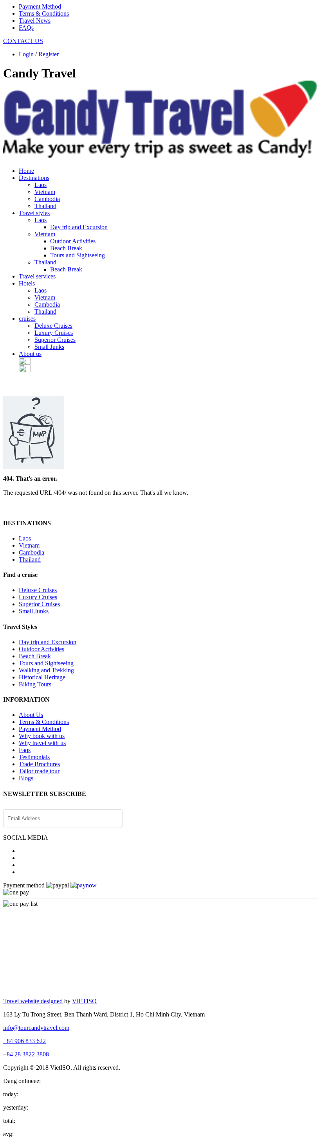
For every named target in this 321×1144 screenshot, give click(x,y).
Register (48, 54)
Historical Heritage (42, 677)
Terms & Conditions (44, 13)
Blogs (26, 778)
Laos (40, 184)
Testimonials (34, 757)
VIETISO (84, 1001)
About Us (31, 714)
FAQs (26, 27)
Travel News (34, 20)
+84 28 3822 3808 (26, 1054)
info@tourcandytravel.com (36, 1027)
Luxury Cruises (53, 332)
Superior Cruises (55, 339)
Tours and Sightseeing (77, 255)
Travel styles (34, 213)
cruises (27, 318)
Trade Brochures (39, 764)
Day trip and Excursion (79, 227)
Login (26, 54)
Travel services (37, 276)
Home (26, 170)
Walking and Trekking (46, 670)
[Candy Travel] (160, 154)
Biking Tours (35, 684)
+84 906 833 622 (24, 1041)
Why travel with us (42, 743)
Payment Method (40, 6)
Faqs (25, 750)
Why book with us (42, 736)
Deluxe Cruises (53, 325)
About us (30, 353)
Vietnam (44, 192)
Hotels (27, 283)
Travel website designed (33, 1001)
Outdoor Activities (73, 241)
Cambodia (47, 199)
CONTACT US (23, 41)
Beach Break (66, 248)
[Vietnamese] (25, 370)
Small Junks (49, 346)
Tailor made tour (39, 771)
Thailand (45, 206)
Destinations (34, 177)
